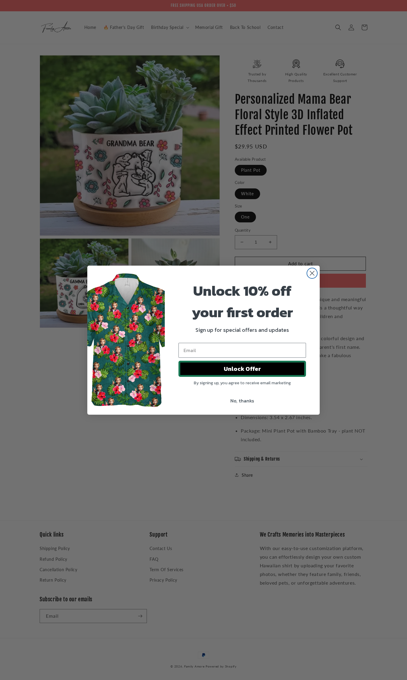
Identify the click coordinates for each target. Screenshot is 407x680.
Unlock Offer (242, 368)
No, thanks (242, 400)
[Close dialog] (312, 273)
